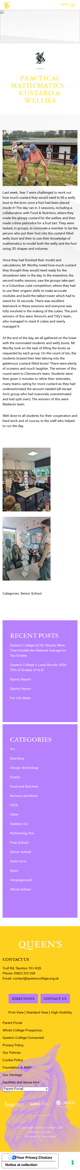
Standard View (37, 1012)
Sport (14, 871)
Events (15, 777)
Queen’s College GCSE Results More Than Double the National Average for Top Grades (38, 650)
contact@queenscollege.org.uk (36, 978)
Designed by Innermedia (40, 1136)
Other (14, 814)
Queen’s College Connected (23, 1038)
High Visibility (61, 1012)
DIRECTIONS (23, 999)
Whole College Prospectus (22, 1030)
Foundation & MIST (17, 1067)
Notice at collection (21, 1165)
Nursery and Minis (24, 796)
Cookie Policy (13, 1060)
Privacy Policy (13, 1045)
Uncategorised (21, 880)
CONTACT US (55, 999)
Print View (16, 1012)
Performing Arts (22, 833)
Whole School (20, 889)
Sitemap (34, 1132)
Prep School (19, 843)
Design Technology (24, 768)
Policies (47, 1132)
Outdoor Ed (19, 824)
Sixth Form (18, 861)
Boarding (17, 758)
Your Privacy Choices (34, 1157)
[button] (32, 1114)
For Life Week (20, 698)
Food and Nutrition (24, 786)
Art (12, 749)
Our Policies (12, 1053)
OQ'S (14, 805)
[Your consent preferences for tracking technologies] (72, 1163)
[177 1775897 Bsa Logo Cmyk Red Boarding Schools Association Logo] (14, 1104)
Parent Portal (12, 1023)
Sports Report (20, 679)
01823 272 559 (24, 973)
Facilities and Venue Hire (21, 1082)
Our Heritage (12, 1075)
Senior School (31, 593)
